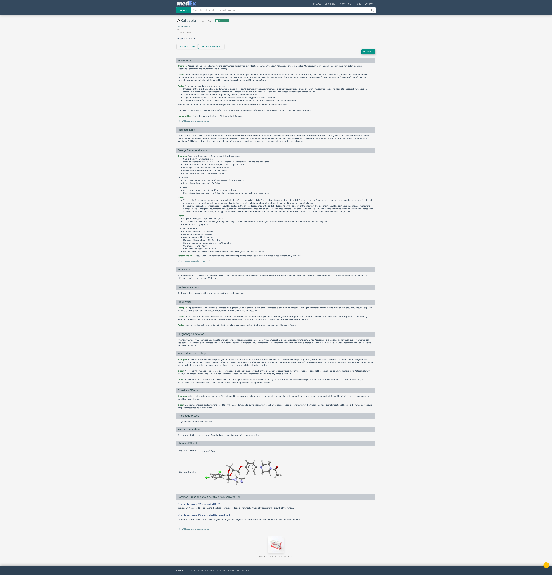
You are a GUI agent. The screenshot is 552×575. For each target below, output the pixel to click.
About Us (195, 570)
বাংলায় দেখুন (369, 52)
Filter (183, 10)
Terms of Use (233, 570)
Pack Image (222, 21)
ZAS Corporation (185, 32)
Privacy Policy (207, 570)
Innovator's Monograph (211, 46)
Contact (369, 4)
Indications (345, 4)
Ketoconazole (183, 26)
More (358, 4)
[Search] (373, 10)
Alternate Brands (187, 46)
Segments (330, 4)
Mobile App (246, 570)
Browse (317, 4)
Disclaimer (220, 570)
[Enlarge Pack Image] (276, 544)
